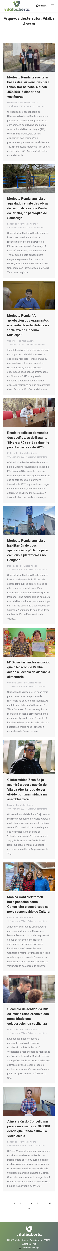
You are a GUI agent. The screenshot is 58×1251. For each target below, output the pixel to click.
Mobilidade (12, 453)
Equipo (10, 805)
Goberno (11, 341)
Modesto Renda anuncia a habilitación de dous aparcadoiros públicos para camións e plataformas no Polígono (27, 550)
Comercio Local (14, 683)
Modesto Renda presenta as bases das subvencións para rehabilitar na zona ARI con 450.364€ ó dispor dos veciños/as (28, 87)
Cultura (10, 917)
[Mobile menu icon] (52, 6)
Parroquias (12, 224)
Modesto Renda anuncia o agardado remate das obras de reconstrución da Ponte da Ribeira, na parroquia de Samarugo (27, 208)
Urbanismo (12, 102)
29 (50, 1203)
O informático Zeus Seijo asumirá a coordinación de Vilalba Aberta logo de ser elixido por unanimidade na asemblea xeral (27, 789)
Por (28, 102)
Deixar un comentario (35, 106)
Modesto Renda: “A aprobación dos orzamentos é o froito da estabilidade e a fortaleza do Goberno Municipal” (28, 325)
